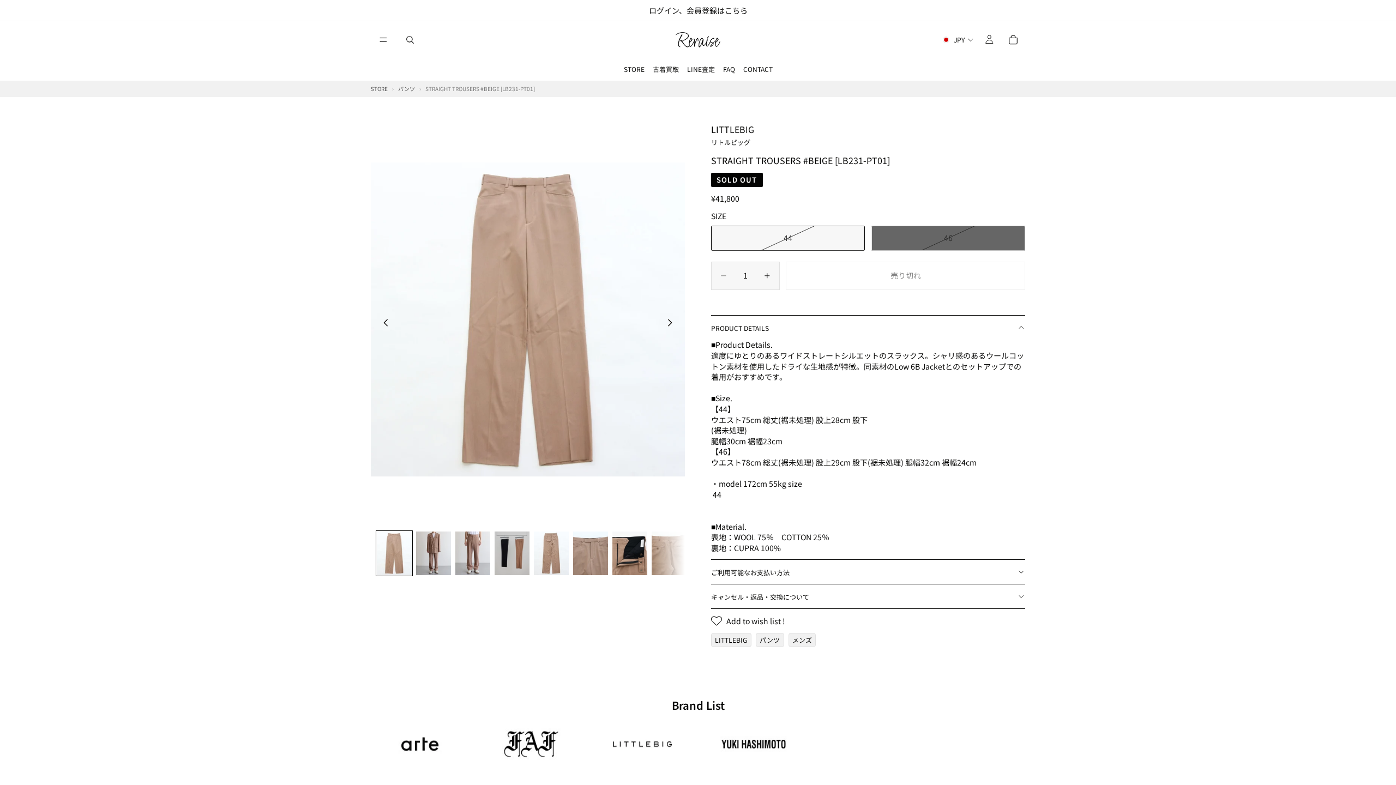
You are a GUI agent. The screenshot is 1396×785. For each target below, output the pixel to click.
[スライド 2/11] (433, 553)
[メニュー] (383, 39)
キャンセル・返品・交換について (760, 596)
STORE (634, 69)
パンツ (770, 639)
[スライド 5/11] (551, 553)
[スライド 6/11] (590, 553)
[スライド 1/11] (394, 553)
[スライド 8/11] (669, 553)
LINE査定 (701, 69)
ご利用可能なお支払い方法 (750, 572)
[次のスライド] (673, 324)
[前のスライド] (383, 324)
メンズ (802, 639)
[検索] (410, 40)
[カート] (1013, 40)
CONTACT (758, 69)
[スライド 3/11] (472, 553)
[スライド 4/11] (512, 553)
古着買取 (666, 69)
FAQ (729, 69)
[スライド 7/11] (629, 553)
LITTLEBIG (732, 135)
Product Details (740, 328)
